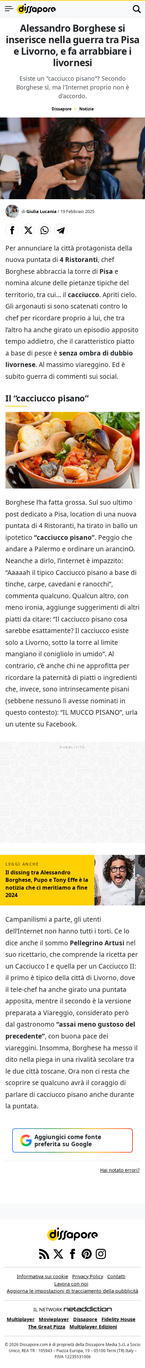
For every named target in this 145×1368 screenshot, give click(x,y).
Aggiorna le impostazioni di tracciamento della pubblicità (72, 1291)
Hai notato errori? (120, 1170)
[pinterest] (87, 1253)
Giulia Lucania (41, 211)
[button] (12, 230)
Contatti (116, 1276)
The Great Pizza (46, 1326)
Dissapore (61, 109)
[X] (58, 1253)
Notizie (86, 109)
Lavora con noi (71, 1284)
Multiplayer (21, 1319)
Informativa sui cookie (42, 1276)
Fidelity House (119, 1319)
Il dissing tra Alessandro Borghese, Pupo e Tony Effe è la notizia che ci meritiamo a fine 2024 (46, 884)
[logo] (36, 9)
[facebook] (72, 1253)
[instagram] (101, 1253)
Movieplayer (54, 1319)
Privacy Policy (87, 1276)
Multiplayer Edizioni (93, 1326)
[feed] (44, 1253)
